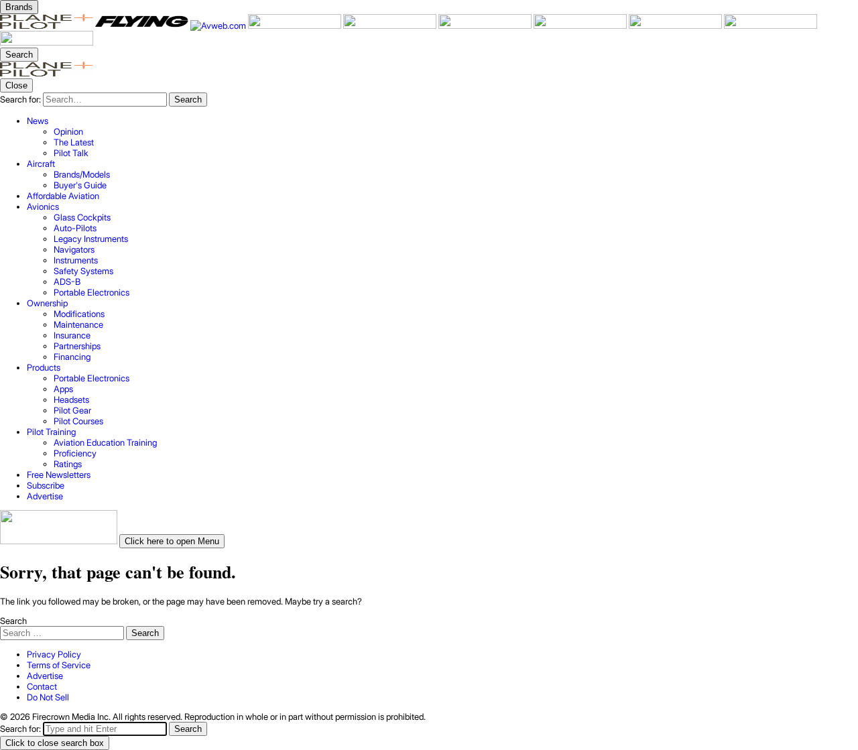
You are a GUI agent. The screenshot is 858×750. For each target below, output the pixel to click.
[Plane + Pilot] (47, 25)
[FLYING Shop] (46, 42)
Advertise (45, 675)
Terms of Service (58, 665)
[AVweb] (219, 25)
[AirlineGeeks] (295, 25)
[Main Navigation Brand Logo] (46, 73)
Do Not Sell (48, 697)
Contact (42, 686)
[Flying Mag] (142, 25)
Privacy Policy (54, 654)
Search (13, 620)
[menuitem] (442, 136)
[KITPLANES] (486, 25)
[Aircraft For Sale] (390, 25)
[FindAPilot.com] (770, 25)
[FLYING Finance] (676, 25)
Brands (19, 7)
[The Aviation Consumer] (581, 25)
